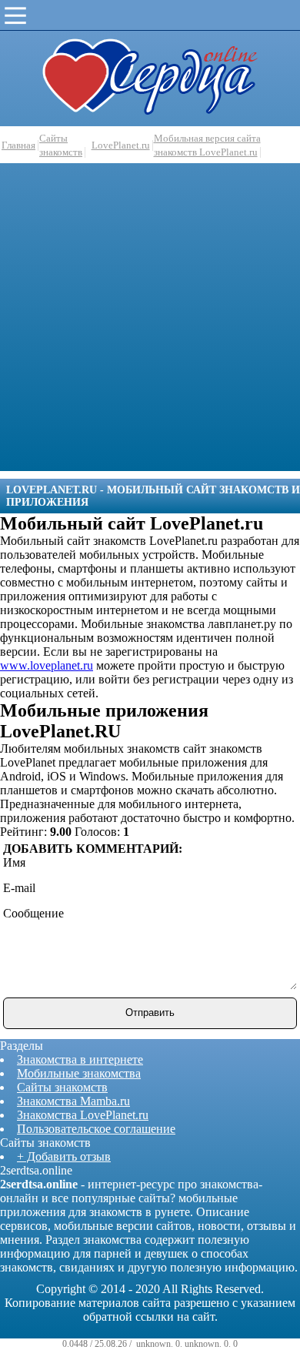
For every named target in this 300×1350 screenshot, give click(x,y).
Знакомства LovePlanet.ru (82, 1114)
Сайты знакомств (62, 1087)
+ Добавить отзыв (64, 1156)
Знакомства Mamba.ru (73, 1101)
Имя (14, 862)
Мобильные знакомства (79, 1073)
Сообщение (33, 913)
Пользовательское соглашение (96, 1128)
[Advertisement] (150, 321)
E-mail (19, 887)
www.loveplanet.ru (46, 665)
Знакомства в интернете (80, 1059)
